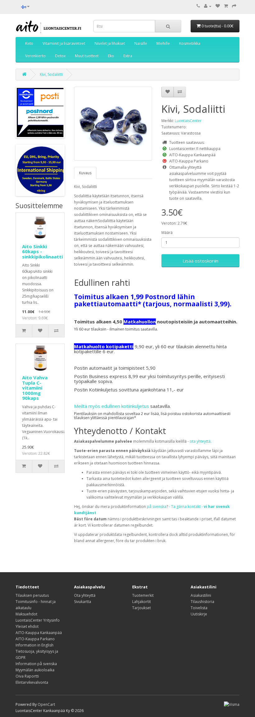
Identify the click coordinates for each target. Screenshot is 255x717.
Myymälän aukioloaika (35, 670)
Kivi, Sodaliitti (51, 74)
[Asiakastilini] (207, 6)
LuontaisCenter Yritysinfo (38, 620)
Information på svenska (36, 663)
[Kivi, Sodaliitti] (113, 124)
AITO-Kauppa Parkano (35, 639)
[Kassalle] (234, 6)
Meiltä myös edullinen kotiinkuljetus (111, 406)
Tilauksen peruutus (32, 595)
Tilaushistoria (202, 601)
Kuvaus (85, 173)
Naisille (140, 43)
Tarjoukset (141, 607)
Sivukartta (82, 601)
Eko (111, 55)
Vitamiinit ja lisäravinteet (64, 43)
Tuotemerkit (143, 595)
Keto (29, 43)
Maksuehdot (26, 614)
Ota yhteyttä (84, 595)
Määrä (167, 232)
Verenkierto (35, 55)
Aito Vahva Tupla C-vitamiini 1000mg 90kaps (35, 387)
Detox (60, 55)
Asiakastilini (201, 595)
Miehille (163, 43)
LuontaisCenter (188, 120)
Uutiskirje (199, 614)
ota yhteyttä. (200, 441)
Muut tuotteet (87, 55)
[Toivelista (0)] (218, 6)
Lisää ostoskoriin (200, 261)
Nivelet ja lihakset (110, 43)
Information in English (34, 645)
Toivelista (199, 607)
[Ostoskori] (226, 6)
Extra (127, 55)
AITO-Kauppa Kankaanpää (39, 632)
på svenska (156, 506)
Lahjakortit (141, 601)
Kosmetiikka (189, 43)
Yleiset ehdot (27, 626)
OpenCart (46, 704)
